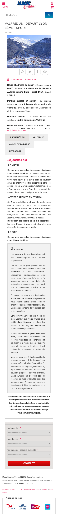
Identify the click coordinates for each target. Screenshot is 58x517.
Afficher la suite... (18, 130)
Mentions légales (8, 489)
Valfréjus (38, 137)
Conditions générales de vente (28, 489)
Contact (45, 489)
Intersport (15, 151)
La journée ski (17, 137)
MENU (5, 7)
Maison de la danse (19, 144)
